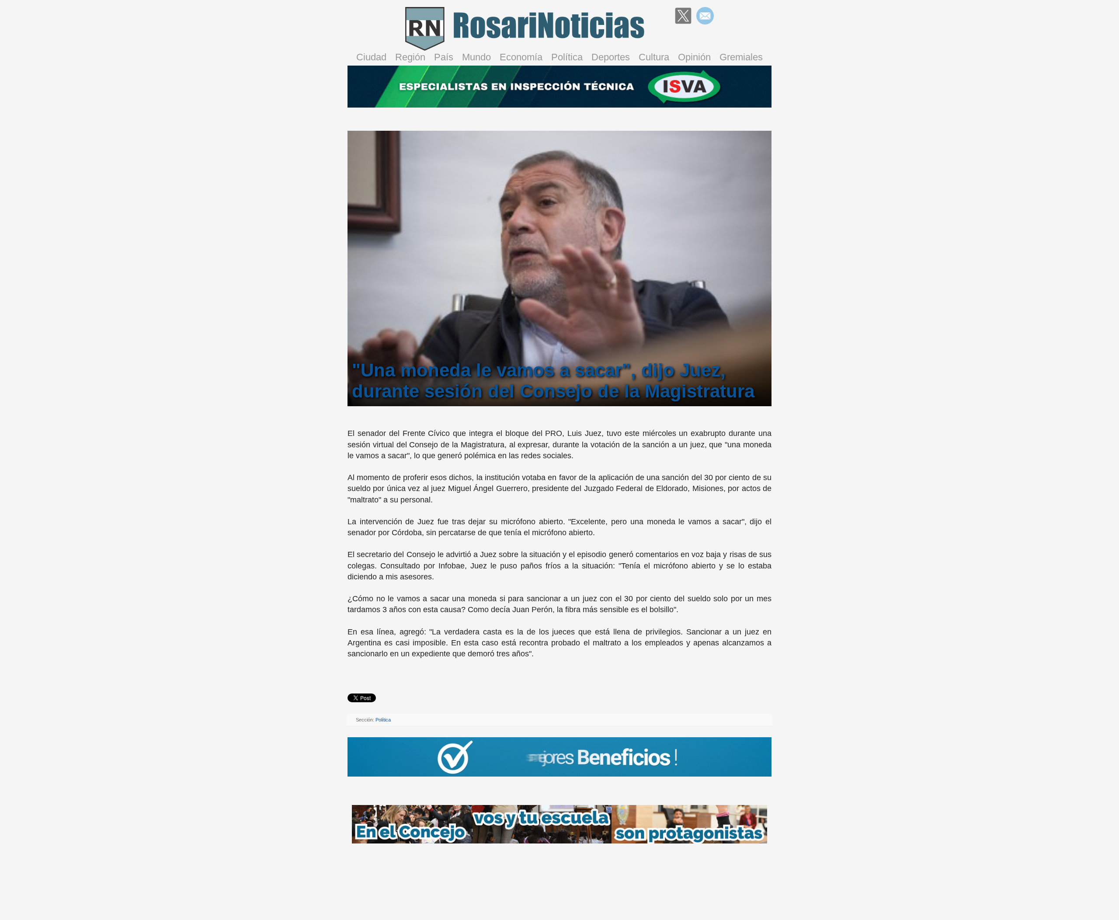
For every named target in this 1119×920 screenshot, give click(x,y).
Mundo (476, 57)
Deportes (610, 57)
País (443, 57)
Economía (521, 57)
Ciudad (371, 57)
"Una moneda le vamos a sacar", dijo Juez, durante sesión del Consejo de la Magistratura (553, 380)
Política (567, 57)
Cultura (654, 57)
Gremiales (741, 57)
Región (410, 57)
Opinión (694, 57)
